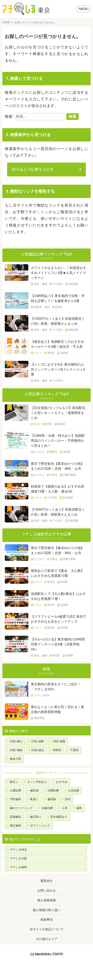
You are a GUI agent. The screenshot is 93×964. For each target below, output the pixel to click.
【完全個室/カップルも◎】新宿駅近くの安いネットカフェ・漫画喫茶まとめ (58, 413)
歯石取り (35, 816)
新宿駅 (61, 424)
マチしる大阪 (18, 858)
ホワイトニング (40, 825)
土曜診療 (15, 790)
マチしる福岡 (18, 867)
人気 (64, 808)
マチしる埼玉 (18, 849)
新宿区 (59, 307)
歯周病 (51, 799)
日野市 (53, 475)
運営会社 (46, 881)
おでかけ (39, 452)
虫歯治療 (47, 808)
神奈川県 (15, 759)
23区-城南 (16, 750)
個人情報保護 (46, 900)
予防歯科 (15, 799)
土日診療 (73, 790)
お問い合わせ (46, 890)
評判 (68, 799)
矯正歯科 (15, 825)
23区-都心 (16, 741)
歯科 (79, 808)
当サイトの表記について (47, 929)
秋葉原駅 (73, 284)
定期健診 (15, 816)
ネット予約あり (37, 782)
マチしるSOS (42, 695)
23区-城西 (59, 741)
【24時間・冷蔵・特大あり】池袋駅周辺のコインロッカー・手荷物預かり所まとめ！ (58, 440)
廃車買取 (39, 718)
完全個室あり (58, 816)
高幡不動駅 (69, 475)
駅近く (14, 782)
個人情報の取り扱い (47, 910)
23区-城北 (37, 750)
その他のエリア (46, 939)
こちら (43, 212)
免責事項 (46, 919)
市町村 (57, 750)
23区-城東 (37, 741)
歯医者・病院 (42, 307)
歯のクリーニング (21, 808)
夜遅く (34, 799)
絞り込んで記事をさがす (33, 169)
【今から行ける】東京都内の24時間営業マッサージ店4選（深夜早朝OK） (58, 644)
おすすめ (61, 782)
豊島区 (51, 353)
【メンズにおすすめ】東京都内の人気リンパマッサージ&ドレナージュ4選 (58, 369)
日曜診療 (53, 790)
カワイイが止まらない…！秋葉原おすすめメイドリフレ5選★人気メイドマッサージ (58, 273)
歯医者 (34, 790)
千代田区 (57, 284)
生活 (36, 424)
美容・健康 (40, 284)
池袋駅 (64, 353)
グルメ (38, 353)
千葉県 (74, 750)
